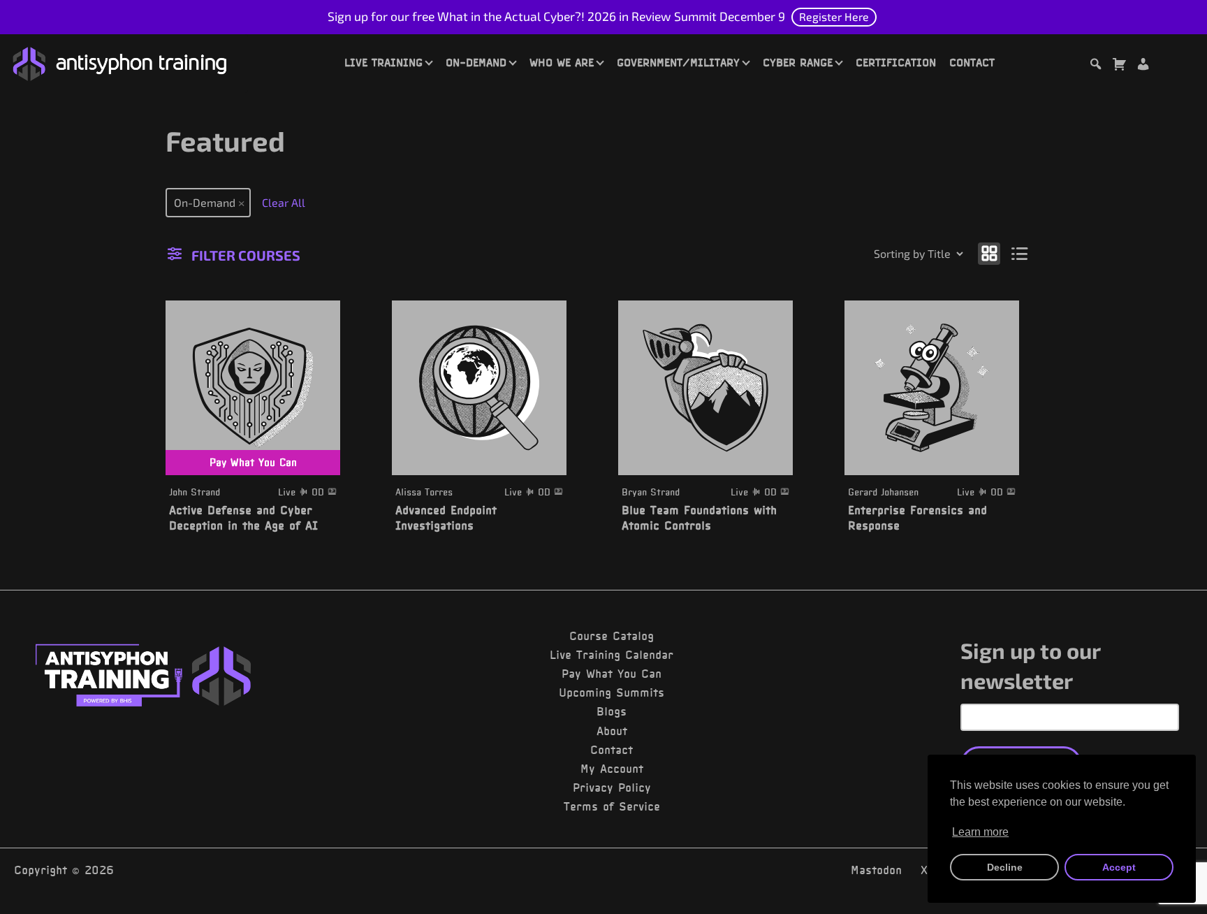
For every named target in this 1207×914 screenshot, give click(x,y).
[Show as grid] (989, 252)
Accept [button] (1119, 867)
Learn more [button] (980, 832)
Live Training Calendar (611, 654)
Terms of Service (612, 806)
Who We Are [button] (561, 62)
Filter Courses (245, 255)
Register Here (834, 16)
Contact (972, 62)
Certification (896, 62)
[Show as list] (1020, 252)
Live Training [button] (383, 62)
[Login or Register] (1142, 66)
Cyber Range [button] (798, 62)
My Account (611, 768)
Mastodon (876, 870)
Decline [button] (1005, 867)
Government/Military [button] (678, 62)
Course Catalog (611, 636)
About (612, 731)
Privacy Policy (612, 787)
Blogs (612, 711)
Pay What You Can (611, 673)
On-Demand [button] (476, 62)
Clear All (283, 202)
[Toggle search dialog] (1095, 66)
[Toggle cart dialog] (1119, 66)
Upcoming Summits (611, 692)
